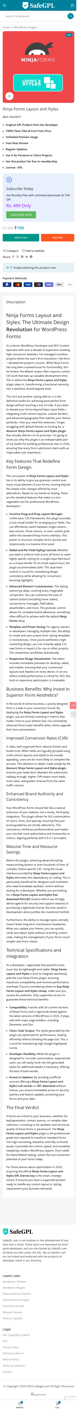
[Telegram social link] (31, 256)
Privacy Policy (11, 1347)
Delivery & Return (13, 1353)
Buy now (58, 237)
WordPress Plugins (25, 27)
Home (6, 27)
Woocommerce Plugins (16, 1300)
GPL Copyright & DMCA (16, 1335)
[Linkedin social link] (27, 256)
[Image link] (18, 1231)
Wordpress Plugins (14, 1287)
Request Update (12, 1312)
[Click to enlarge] (9, 96)
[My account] (72, 5)
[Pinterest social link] (22, 256)
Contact (7, 1371)
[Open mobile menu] (4, 5)
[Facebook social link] (13, 256)
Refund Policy (11, 1359)
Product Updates (13, 1318)
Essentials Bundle (13, 1306)
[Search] (71, 16)
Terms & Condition (14, 1365)
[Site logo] (38, 5)
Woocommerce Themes (17, 1293)
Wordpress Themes (14, 1281)
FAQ (5, 1341)
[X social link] (17, 256)
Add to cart (20, 237)
